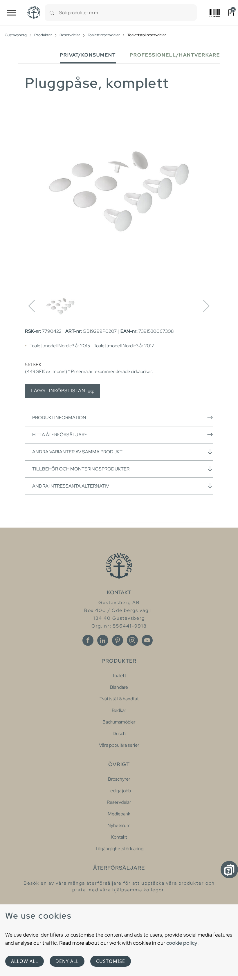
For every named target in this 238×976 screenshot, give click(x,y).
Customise (110, 961)
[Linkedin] (102, 640)
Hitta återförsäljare (59, 435)
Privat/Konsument (88, 55)
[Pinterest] (117, 640)
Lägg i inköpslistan (58, 391)
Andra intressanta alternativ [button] (70, 486)
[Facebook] (87, 640)
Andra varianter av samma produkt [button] (77, 452)
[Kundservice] (229, 869)
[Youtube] (147, 640)
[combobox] (128, 12)
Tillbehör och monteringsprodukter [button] (80, 469)
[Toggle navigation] (11, 12)
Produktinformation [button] (59, 418)
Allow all (24, 961)
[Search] (52, 12)
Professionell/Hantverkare (175, 55)
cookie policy (181, 942)
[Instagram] (132, 640)
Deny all (67, 961)
